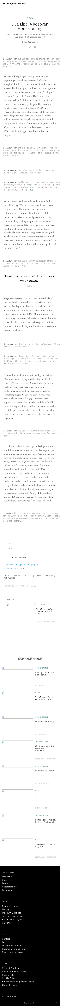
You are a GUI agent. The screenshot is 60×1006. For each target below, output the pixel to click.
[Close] (56, 1002)
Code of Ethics (9, 985)
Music (30, 18)
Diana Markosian (30, 42)
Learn (5, 883)
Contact (6, 939)
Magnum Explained (11, 913)
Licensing (7, 890)
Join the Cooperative (12, 916)
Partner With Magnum (13, 920)
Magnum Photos (10, 906)
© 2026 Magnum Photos (10, 996)
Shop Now (11, 545)
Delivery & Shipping (12, 946)
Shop (4, 880)
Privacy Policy (9, 975)
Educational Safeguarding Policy (18, 982)
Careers (6, 923)
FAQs (4, 942)
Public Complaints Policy (14, 972)
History (5, 910)
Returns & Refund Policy (14, 949)
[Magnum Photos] (16, 3)
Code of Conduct (10, 968)
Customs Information (12, 952)
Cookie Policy (8, 978)
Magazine (7, 877)
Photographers (9, 887)
